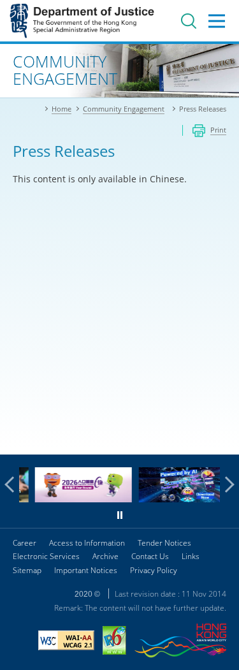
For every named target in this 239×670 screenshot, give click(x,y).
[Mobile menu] (216, 21)
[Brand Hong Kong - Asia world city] (180, 642)
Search (188, 21)
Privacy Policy (153, 570)
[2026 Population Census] (76, 499)
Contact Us (150, 556)
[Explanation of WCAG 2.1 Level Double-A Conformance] (66, 641)
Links (190, 556)
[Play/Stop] (119, 515)
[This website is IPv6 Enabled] (114, 642)
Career (24, 542)
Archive (105, 556)
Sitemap (27, 570)
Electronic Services (46, 556)
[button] (12, 484)
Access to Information (87, 542)
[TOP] (222, 437)
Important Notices (85, 570)
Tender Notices (164, 542)
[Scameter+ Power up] (179, 499)
